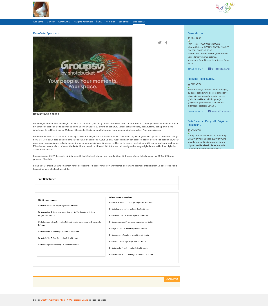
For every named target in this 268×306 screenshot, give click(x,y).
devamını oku (194, 69)
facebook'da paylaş (221, 69)
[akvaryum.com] (225, 12)
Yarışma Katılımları (83, 21)
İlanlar (99, 21)
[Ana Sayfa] (41, 9)
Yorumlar (110, 21)
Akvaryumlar (64, 21)
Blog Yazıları (139, 21)
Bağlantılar (124, 21)
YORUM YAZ (172, 279)
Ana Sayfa (38, 21)
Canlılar (51, 21)
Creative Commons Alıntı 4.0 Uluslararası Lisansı (64, 300)
